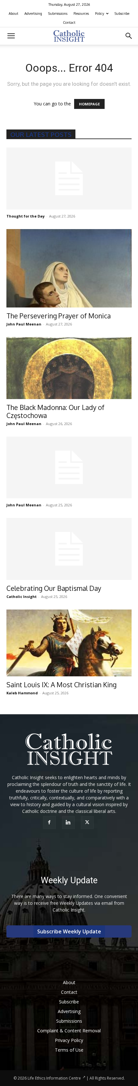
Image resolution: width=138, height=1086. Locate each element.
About (13, 13)
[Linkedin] (69, 822)
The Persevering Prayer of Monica (58, 315)
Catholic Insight (21, 596)
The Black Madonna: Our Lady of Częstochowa (55, 411)
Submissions (57, 13)
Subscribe (122, 13)
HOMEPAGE (89, 104)
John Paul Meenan (23, 324)
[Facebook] (50, 822)
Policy (99, 13)
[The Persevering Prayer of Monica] (69, 268)
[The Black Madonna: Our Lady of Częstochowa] (69, 368)
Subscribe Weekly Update (69, 931)
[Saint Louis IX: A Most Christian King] (69, 643)
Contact (69, 22)
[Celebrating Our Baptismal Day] (69, 549)
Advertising (33, 13)
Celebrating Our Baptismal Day (53, 588)
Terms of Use (69, 1050)
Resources (81, 13)
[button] (11, 36)
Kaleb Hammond (22, 692)
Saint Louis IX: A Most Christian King (61, 684)
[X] (88, 822)
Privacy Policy (69, 1040)
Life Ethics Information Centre (54, 1078)
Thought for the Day (25, 216)
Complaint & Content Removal (69, 1031)
